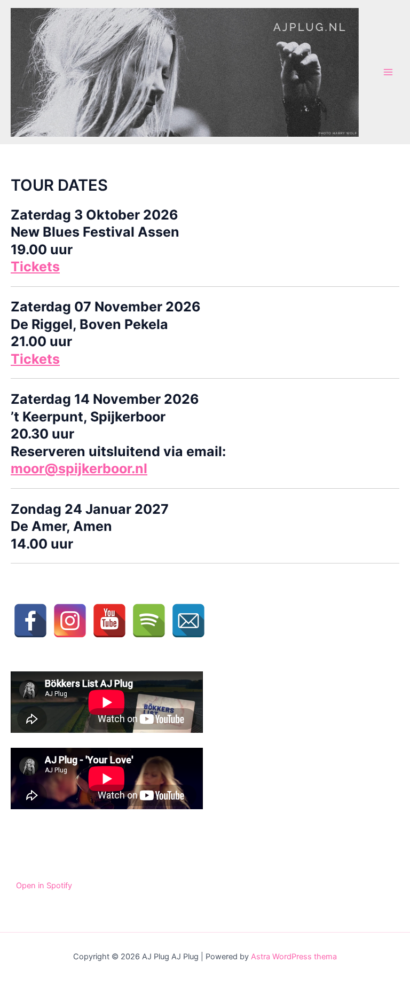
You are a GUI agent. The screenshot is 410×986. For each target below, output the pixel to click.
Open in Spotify (44, 885)
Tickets (35, 267)
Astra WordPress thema (294, 956)
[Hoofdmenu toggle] (388, 72)
